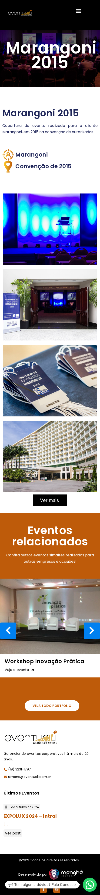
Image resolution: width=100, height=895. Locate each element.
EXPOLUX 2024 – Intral (30, 816)
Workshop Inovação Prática (44, 661)
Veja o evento (17, 669)
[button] (52, 705)
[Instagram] (56, 889)
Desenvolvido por (33, 874)
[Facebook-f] (43, 889)
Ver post (13, 833)
